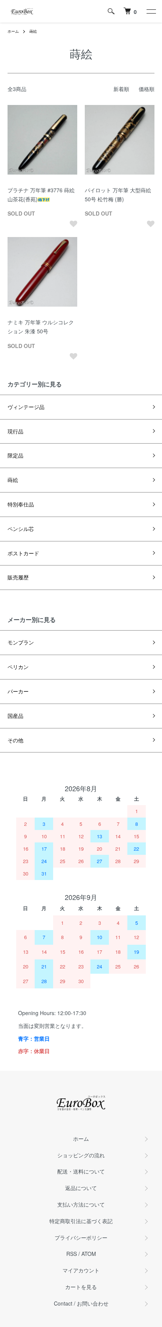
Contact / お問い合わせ (81, 1303)
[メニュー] (150, 11)
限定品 (15, 455)
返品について (81, 1188)
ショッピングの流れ (81, 1155)
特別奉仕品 (21, 504)
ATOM (88, 1253)
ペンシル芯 (21, 528)
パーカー (18, 691)
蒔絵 (33, 31)
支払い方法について (81, 1204)
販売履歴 (18, 577)
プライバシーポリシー (81, 1237)
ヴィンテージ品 (26, 406)
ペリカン (18, 666)
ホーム (13, 31)
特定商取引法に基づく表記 (81, 1221)
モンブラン (21, 642)
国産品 (15, 715)
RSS (71, 1253)
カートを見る (81, 1287)
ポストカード (23, 553)
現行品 (15, 431)
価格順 (146, 89)
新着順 (121, 89)
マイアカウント (81, 1270)
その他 (15, 740)
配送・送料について (81, 1171)
